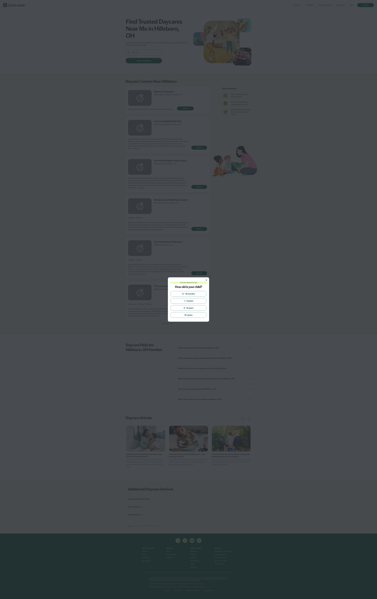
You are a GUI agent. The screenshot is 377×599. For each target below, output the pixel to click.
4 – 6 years (188, 308)
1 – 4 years (188, 301)
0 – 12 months (188, 294)
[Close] (206, 280)
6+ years (188, 315)
